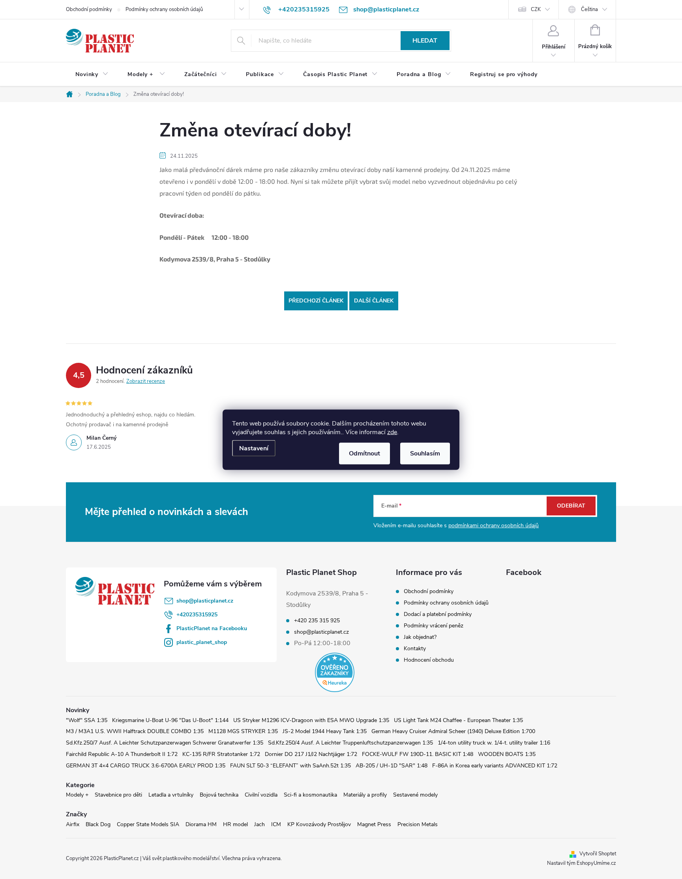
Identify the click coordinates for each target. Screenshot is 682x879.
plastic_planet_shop (201, 642)
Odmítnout (364, 453)
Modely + (77, 795)
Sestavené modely (415, 795)
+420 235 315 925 (317, 621)
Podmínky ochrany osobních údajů (164, 9)
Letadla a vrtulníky (170, 795)
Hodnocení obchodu (429, 660)
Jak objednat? (420, 637)
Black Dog (98, 824)
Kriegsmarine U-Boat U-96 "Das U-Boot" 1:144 (170, 720)
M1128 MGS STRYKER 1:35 (243, 731)
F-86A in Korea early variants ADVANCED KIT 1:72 (494, 765)
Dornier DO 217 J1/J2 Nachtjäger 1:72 (311, 754)
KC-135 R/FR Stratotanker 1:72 (221, 754)
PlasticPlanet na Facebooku (211, 628)
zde (392, 431)
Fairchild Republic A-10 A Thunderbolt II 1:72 (122, 754)
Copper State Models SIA (148, 824)
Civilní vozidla (261, 795)
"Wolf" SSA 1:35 (86, 720)
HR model (235, 824)
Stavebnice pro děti (118, 795)
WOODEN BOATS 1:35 (507, 754)
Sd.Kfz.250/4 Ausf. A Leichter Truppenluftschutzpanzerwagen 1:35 (350, 742)
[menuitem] (92, 74)
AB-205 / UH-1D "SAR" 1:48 (391, 765)
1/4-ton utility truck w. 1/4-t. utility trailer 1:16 (494, 742)
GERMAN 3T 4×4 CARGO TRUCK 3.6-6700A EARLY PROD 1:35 (145, 765)
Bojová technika (219, 795)
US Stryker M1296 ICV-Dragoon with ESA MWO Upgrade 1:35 (311, 720)
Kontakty (415, 648)
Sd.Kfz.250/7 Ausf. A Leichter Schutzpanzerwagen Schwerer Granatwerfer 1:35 (164, 742)
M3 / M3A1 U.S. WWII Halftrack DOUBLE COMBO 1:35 (135, 731)
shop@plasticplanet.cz (204, 601)
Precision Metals (417, 824)
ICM (276, 824)
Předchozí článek (316, 300)
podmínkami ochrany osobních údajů (493, 525)
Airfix (72, 824)
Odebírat (571, 505)
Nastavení (253, 448)
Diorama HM (201, 824)
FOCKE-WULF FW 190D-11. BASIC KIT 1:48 (417, 754)
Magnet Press (374, 824)
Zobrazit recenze (145, 381)
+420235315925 (196, 614)
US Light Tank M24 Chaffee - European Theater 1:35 (458, 720)
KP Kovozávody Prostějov (319, 824)
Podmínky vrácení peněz (433, 625)
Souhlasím (425, 453)
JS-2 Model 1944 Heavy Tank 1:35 (325, 731)
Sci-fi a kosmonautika (310, 795)
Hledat (424, 40)
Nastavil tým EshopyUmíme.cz (581, 863)
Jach (259, 824)
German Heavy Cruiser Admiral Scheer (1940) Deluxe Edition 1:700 (453, 731)
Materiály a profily (365, 795)
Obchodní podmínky (89, 9)
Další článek (373, 300)
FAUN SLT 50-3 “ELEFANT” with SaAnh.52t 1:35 (290, 765)
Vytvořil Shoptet (597, 853)
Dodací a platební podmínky (438, 614)
